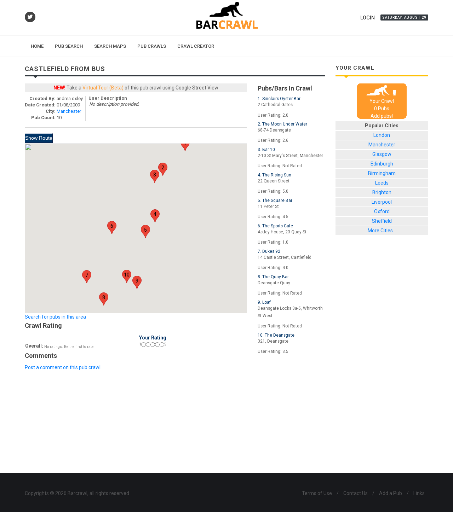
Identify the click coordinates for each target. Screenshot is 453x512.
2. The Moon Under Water (282, 124)
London (381, 135)
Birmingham (382, 173)
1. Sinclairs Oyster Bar (279, 98)
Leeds (382, 183)
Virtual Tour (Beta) (103, 88)
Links (419, 493)
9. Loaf (264, 302)
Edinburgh (382, 164)
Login (367, 18)
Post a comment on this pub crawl (63, 367)
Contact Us (355, 493)
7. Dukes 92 (269, 251)
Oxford (382, 211)
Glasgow (381, 154)
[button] (185, 144)
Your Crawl (381, 101)
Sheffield (382, 221)
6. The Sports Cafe (275, 225)
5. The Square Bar (275, 200)
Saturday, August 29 (404, 17)
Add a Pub (390, 493)
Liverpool (382, 202)
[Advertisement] (175, 387)
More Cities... (382, 230)
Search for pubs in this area (55, 317)
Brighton (381, 192)
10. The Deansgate (276, 335)
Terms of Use (317, 493)
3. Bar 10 (266, 149)
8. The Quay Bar (273, 276)
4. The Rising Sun (274, 175)
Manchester (69, 111)
